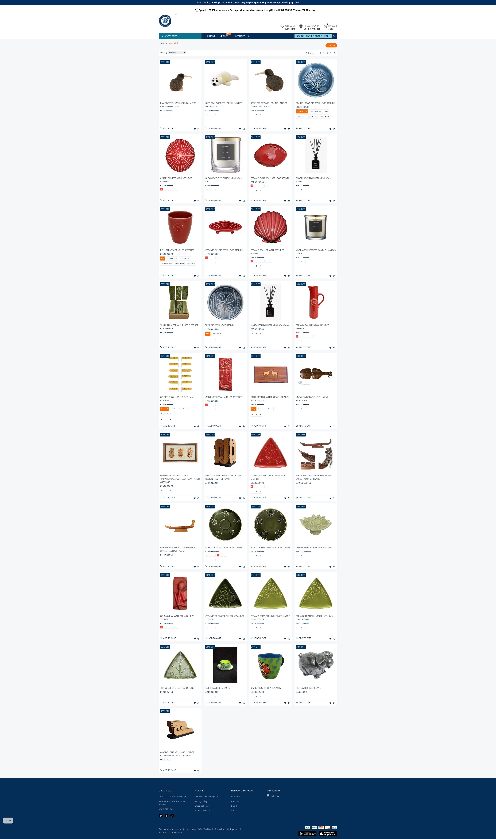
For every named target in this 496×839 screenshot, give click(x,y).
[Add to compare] (198, 129)
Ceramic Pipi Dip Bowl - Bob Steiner (224, 250)
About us (235, 801)
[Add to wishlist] (195, 129)
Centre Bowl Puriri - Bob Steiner (313, 547)
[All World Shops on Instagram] (172, 816)
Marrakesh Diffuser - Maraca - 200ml (270, 325)
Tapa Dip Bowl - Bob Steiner (220, 325)
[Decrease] (161, 115)
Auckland (164, 409)
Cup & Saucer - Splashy (217, 688)
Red (326, 111)
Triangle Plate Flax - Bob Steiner (177, 688)
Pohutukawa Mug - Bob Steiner (177, 250)
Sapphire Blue (302, 111)
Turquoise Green (316, 111)
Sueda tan (300, 116)
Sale (233, 810)
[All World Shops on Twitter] (161, 816)
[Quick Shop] (180, 80)
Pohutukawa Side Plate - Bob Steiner (270, 547)
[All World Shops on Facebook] (166, 816)
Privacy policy (201, 801)
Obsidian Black (312, 116)
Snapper (261, 409)
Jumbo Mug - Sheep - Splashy (266, 688)
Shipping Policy (202, 805)
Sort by (163, 52)
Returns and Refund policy (206, 796)
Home (162, 43)
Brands (234, 805)
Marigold (270, 261)
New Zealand (166, 414)
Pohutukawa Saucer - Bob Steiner (223, 547)
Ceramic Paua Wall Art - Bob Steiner (270, 178)
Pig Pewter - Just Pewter (309, 688)
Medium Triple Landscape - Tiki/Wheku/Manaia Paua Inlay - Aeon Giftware (180, 479)
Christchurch (175, 409)
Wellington (186, 409)
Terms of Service (202, 810)
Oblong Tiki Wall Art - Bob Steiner (223, 397)
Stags (253, 409)
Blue (208, 333)
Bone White (191, 263)
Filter (331, 45)
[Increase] (170, 115)
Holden (270, 409)
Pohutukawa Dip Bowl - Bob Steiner (315, 103)
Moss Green (324, 116)
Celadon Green (172, 189)
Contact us (236, 796)
